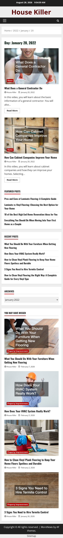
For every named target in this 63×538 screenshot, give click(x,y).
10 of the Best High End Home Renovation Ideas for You (30, 214)
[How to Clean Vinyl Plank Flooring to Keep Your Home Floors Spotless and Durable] (31, 438)
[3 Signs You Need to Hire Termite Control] (31, 490)
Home (10, 80)
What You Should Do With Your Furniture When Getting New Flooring (29, 360)
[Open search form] (58, 21)
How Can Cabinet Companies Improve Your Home (31, 136)
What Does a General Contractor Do (31, 66)
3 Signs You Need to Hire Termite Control (24, 269)
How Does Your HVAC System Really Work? (24, 253)
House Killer (11, 92)
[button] (4, 21)
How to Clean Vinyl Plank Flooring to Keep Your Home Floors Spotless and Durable (29, 261)
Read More (13, 111)
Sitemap (31, 536)
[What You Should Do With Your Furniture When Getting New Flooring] (31, 337)
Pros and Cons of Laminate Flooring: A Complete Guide (30, 199)
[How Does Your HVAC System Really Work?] (31, 389)
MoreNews (47, 527)
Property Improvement (17, 351)
